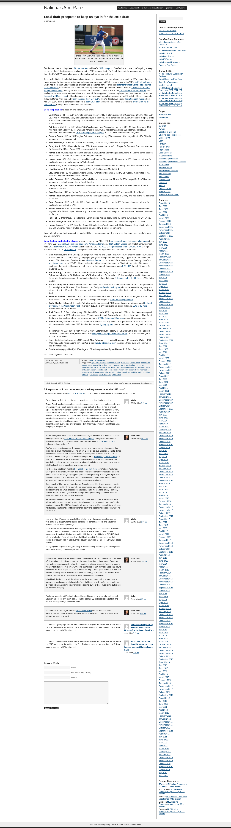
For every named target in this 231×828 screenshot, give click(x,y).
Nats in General (165, 168)
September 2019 (166, 445)
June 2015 (163, 597)
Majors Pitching (165, 156)
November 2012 (166, 689)
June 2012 (163, 704)
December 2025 (166, 227)
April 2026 (163, 215)
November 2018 (166, 474)
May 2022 (163, 352)
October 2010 (164, 764)
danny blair (97, 365)
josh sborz (108, 370)
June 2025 (163, 245)
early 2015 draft (93, 102)
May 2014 (163, 635)
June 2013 (163, 668)
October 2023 (164, 301)
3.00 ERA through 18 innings (111, 318)
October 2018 (164, 477)
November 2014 (166, 617)
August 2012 (164, 698)
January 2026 (165, 224)
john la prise (145, 367)
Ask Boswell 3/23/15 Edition (58, 383)
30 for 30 (162, 126)
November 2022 (166, 334)
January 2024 (165, 296)
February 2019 (165, 465)
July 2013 (163, 665)
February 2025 (165, 257)
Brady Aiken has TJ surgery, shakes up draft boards (129, 383)
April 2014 (163, 638)
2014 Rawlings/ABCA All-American (65, 247)
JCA (160, 784)
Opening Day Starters (168, 65)
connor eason (87, 365)
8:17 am (144, 403)
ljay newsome (98, 372)
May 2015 (163, 600)
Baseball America (66, 244)
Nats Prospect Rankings (169, 62)
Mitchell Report (165, 85)
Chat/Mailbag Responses (170, 135)
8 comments (49, 21)
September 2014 (166, 623)
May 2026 (163, 212)
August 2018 (164, 483)
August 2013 (164, 662)
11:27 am (144, 438)
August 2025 (164, 239)
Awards (162, 129)
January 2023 (165, 328)
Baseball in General (167, 132)
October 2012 (164, 692)
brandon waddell (113, 363)
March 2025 (164, 254)
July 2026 (163, 206)
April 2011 (163, 746)
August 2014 (164, 626)
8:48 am (143, 613)
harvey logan (141, 365)
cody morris (145, 363)
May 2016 (163, 564)
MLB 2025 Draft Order (168, 47)
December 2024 (166, 263)
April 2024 (163, 287)
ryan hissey (93, 374)
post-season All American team (88, 244)
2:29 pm (136, 653)
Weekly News (164, 191)
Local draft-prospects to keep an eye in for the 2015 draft (86, 17)
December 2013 (166, 650)
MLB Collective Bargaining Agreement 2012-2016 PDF (170, 94)
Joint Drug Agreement (168, 82)
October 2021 (164, 373)
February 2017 (165, 537)
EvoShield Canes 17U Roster (132, 90)
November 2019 (166, 439)
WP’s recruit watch (84, 611)
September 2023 (166, 304)
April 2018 (163, 495)
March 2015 (164, 606)
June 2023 (163, 313)
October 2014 (164, 620)
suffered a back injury (110, 287)
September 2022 (166, 340)
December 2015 (166, 579)
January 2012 (165, 719)
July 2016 (163, 558)
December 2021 (166, 367)
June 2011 (163, 740)
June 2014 (163, 632)
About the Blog (165, 114)
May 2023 (163, 316)
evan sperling (118, 365)
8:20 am (143, 599)
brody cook (125, 363)
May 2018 (163, 492)
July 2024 (163, 278)
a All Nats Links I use (167, 30)
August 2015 (164, 591)
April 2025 (163, 251)
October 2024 (164, 269)
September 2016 (166, 552)
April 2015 (163, 603)
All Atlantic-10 (70, 249)
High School (164, 150)
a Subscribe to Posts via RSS (171, 33)
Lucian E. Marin (117, 824)
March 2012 (164, 713)
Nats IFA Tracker (166, 59)
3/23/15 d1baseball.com (105, 343)
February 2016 (165, 573)
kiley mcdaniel (130, 370)
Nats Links (163, 117)
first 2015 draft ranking (135, 99)
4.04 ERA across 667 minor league (79, 438)
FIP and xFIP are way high (85, 469)
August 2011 (164, 734)
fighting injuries (106, 324)
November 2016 (166, 546)
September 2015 (166, 588)
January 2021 (165, 397)
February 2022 (165, 361)
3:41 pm (144, 561)
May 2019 (163, 457)
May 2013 (163, 671)
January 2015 (165, 612)
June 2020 (163, 418)
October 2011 (164, 728)
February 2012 (165, 716)
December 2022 (166, 331)
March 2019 (164, 462)
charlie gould (135, 363)
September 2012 (166, 695)
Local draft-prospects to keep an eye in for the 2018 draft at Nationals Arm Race (139, 627)
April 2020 (163, 424)
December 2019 (166, 436)
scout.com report (56, 263)
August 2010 (164, 770)
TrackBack (79, 393)
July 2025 (163, 242)
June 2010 (163, 775)
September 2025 (166, 236)
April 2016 (163, 567)
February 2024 (165, 293)
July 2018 (163, 486)
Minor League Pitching (168, 159)
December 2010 (166, 758)
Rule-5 (162, 186)
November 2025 (166, 230)
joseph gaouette (97, 370)
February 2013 (165, 680)
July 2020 (163, 415)
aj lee (93, 363)
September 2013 (166, 659)
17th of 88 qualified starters (105, 457)
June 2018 (163, 489)
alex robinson (101, 363)
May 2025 (163, 248)
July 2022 (163, 346)
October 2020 (164, 406)
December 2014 (166, 615)
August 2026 (164, 203)
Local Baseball (99, 360)
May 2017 (163, 528)
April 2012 (163, 710)
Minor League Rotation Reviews (172, 162)
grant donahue (129, 365)
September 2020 (166, 409)
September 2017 (166, 516)
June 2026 (163, 209)
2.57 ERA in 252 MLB (106, 441)
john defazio (135, 367)
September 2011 (166, 731)
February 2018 (165, 501)
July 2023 (163, 310)
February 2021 (165, 394)
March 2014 (164, 641)
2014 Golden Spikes (118, 244)
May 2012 (163, 707)
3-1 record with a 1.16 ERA (127, 278)
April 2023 (163, 319)
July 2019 (163, 451)
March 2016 (164, 570)
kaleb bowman (118, 370)
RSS (70, 393)
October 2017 (164, 513)
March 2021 (164, 391)
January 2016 (165, 576)
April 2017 (163, 531)
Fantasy (162, 144)
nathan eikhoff (121, 372)
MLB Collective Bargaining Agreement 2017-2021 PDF (170, 99)
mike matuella (110, 372)
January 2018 (165, 504)
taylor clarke (116, 374)
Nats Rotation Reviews (168, 171)
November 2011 (166, 725)
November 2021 (166, 370)
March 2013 (164, 677)
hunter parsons (88, 367)
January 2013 (165, 683)
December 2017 (166, 507)
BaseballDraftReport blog (55, 96)
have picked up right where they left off (109, 333)
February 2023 (165, 325)
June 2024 (163, 281)
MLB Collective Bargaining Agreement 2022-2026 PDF (170, 104)
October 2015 (164, 585)
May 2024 (163, 284)
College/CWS (164, 138)
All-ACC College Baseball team (113, 247)
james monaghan (112, 367)
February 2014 (165, 644)
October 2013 (164, 656)
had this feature (94, 260)
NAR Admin (164, 165)
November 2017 (166, 510)
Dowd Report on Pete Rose (170, 79)
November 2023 (166, 298)
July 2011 (163, 737)
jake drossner (99, 367)
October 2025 (164, 233)
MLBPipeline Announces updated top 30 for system (173, 785)
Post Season (164, 180)
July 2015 (163, 594)
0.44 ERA (126, 266)
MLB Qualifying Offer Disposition (173, 50)
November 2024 (166, 266)
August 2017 (164, 519)
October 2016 (164, 549)
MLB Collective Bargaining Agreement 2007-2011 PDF (170, 89)
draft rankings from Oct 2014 (86, 99)
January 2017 (165, 540)
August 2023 (164, 307)
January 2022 (165, 364)
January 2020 (165, 433)
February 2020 (165, 430)
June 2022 (163, 349)
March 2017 (164, 534)
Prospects (163, 183)
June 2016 (163, 561)
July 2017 (163, 522)
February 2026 (165, 221)
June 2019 (163, 454)
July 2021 (163, 379)
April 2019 (163, 459)
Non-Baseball (165, 174)
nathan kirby (132, 372)
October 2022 (164, 337)
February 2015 (165, 609)
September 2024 (166, 272)
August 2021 (164, 376)
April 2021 (163, 388)
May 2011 (163, 743)
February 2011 (165, 752)
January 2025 (165, 260)
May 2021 (163, 385)
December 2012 (166, 686)
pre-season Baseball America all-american (129, 241)
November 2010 (166, 761)
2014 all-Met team (143, 82)
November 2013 (166, 653)
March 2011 (164, 749)
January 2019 (165, 468)
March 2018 (164, 498)
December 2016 (166, 543)
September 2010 (166, 767)
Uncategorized (165, 189)
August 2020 (164, 412)
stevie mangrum (105, 374)
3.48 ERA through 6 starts (121, 299)
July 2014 (163, 629)
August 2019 (164, 448)
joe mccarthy (124, 367)
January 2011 (164, 755)
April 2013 (163, 674)
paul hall (85, 374)
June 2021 (163, 382)
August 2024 (164, 275)
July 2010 (163, 773)
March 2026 (164, 218)
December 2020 (166, 400)
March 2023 (164, 322)
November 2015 (166, 582)
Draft (91, 360)
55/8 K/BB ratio (140, 306)
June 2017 (163, 525)
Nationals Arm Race (63, 7)
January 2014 (165, 647)
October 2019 (164, 442)
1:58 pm (144, 522)
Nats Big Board (165, 53)
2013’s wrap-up (81, 68)
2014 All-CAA (135, 247)
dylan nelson (107, 365)
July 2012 (163, 701)
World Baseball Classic (169, 194)
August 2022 (164, 343)
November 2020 (166, 403)
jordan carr (86, 370)
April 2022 (163, 355)
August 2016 (164, 555)
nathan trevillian (144, 372)
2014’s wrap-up (105, 68)
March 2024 (164, 290)
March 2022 (164, 358)
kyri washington (142, 370)
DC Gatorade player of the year (90, 132)
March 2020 (164, 427)
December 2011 (166, 722)
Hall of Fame (164, 147)
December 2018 (166, 471)
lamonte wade (87, 372)
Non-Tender (164, 177)
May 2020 (163, 421)
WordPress (136, 824)
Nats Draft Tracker (166, 56)
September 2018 (166, 480)
